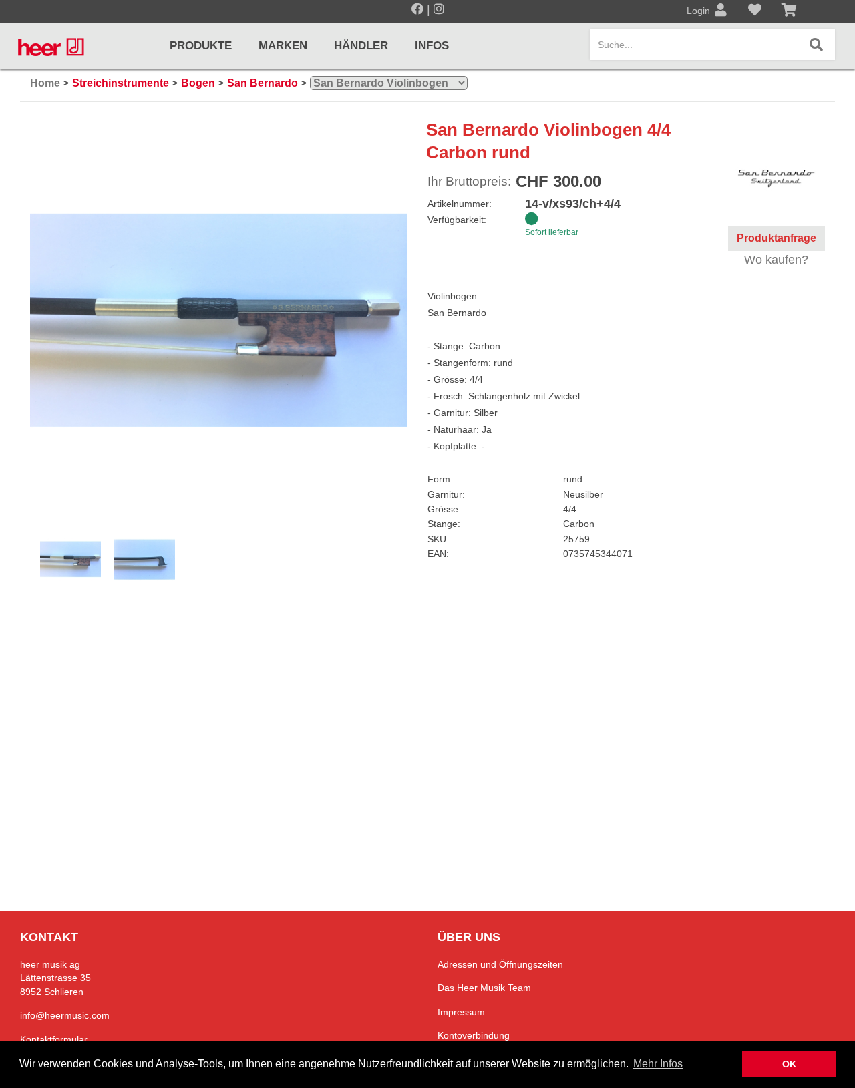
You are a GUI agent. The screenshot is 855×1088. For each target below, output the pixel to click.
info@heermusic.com (65, 1015)
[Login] (721, 11)
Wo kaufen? (776, 259)
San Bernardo (262, 83)
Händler (361, 45)
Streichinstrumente (120, 83)
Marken (283, 45)
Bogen (198, 83)
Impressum (461, 1012)
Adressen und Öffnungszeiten (500, 964)
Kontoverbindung (474, 1035)
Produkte (201, 45)
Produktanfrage (776, 238)
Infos (432, 45)
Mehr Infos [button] (658, 1063)
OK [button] (789, 1064)
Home (45, 83)
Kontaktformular (54, 1039)
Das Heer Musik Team (484, 987)
